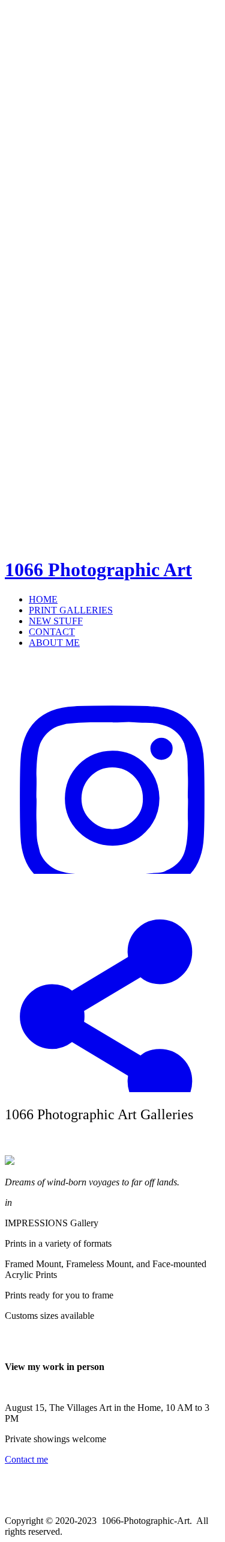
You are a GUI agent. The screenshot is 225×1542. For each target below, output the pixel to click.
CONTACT (52, 632)
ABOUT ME (54, 642)
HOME (43, 599)
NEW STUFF (56, 621)
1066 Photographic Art (98, 569)
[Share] (112, 1089)
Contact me (26, 1459)
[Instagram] (112, 870)
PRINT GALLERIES (71, 610)
